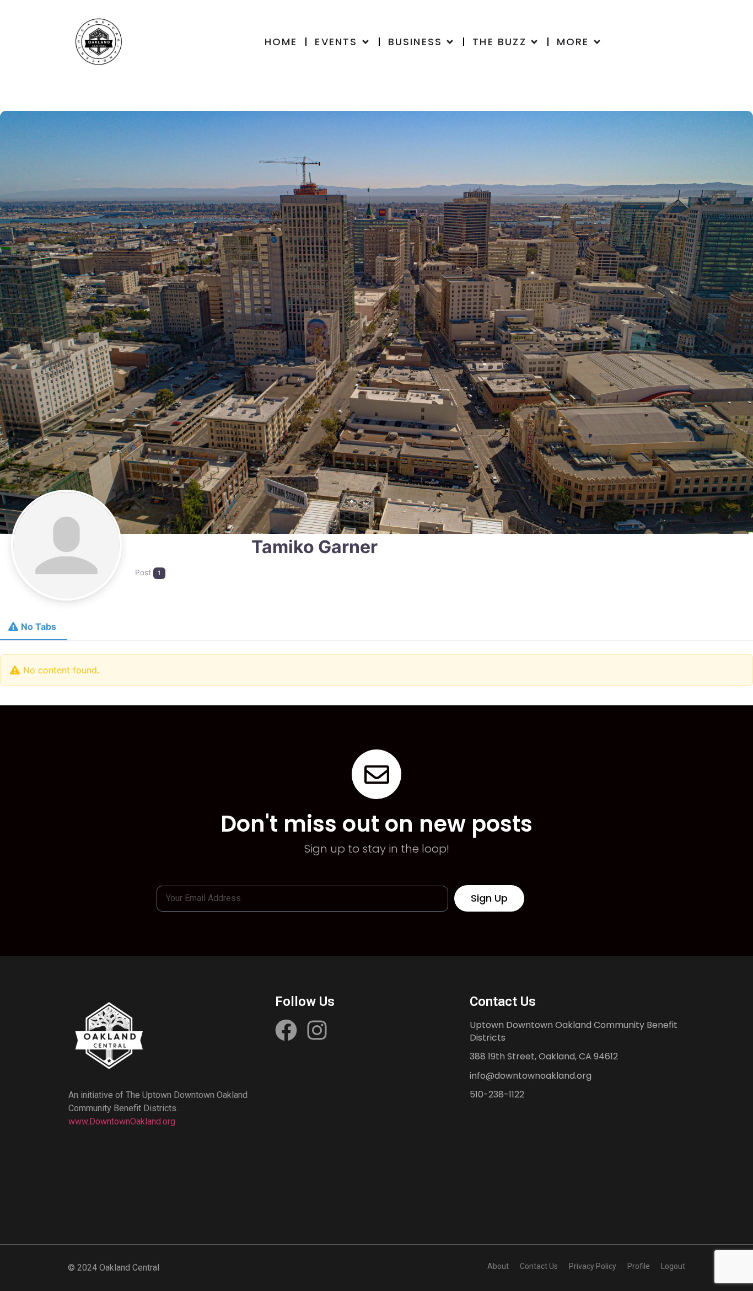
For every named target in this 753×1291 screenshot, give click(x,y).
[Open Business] (450, 41)
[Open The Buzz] (534, 41)
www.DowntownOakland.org (121, 1121)
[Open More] (597, 41)
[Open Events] (365, 41)
